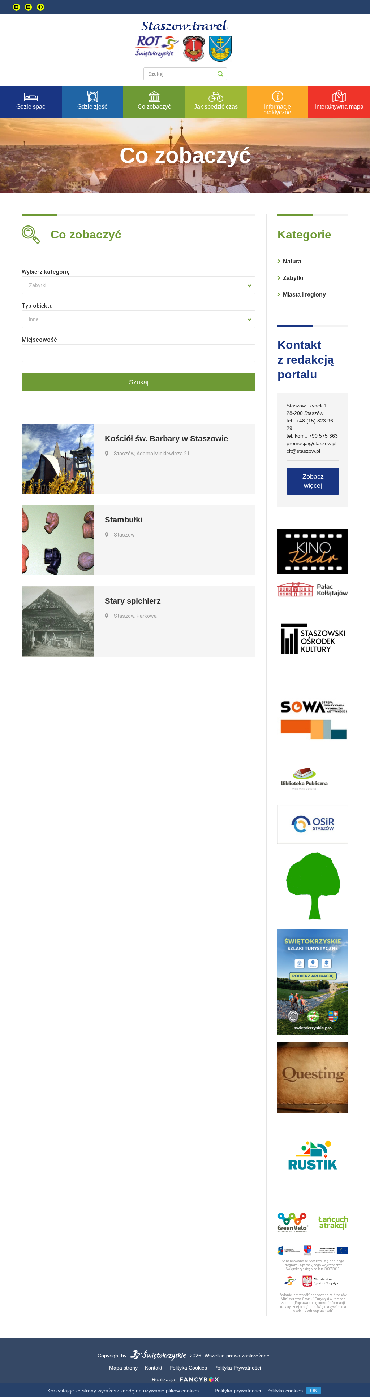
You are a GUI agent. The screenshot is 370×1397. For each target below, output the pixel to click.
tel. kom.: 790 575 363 (312, 436)
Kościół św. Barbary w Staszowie (166, 438)
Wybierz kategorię (46, 271)
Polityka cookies (284, 1390)
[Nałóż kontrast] (40, 7)
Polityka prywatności (238, 1390)
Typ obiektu (37, 305)
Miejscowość (39, 339)
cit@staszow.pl (303, 451)
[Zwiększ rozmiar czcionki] (16, 7)
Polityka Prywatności (237, 1368)
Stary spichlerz (133, 600)
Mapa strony (123, 1368)
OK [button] (313, 1390)
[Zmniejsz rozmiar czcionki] (28, 7)
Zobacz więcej (313, 481)
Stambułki (123, 519)
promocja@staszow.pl (311, 443)
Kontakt (153, 1368)
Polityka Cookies (188, 1368)
